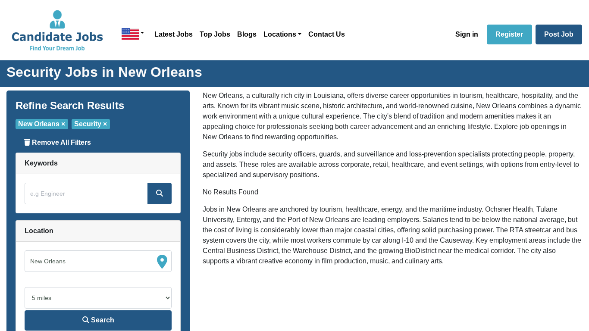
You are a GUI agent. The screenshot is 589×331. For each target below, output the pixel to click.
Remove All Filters (60, 142)
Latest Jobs (173, 34)
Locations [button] (279, 34)
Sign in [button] (466, 34)
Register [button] (509, 34)
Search (101, 320)
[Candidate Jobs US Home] (57, 30)
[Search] (159, 193)
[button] (133, 34)
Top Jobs (215, 34)
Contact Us (326, 34)
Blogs (247, 34)
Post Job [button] (558, 34)
